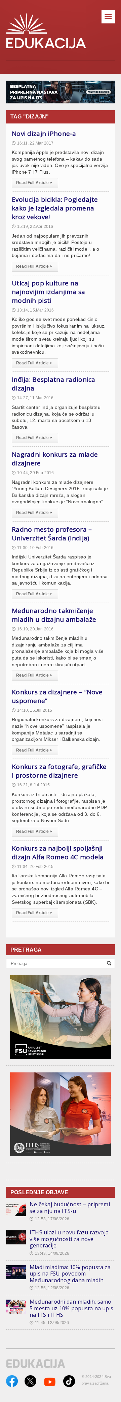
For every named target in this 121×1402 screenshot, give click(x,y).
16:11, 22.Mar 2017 (32, 143)
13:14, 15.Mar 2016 (33, 310)
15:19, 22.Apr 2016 (32, 226)
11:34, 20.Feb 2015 (32, 866)
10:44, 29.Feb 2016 (33, 472)
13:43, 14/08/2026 (49, 1253)
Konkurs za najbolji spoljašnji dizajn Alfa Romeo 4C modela (58, 852)
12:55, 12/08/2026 (49, 1288)
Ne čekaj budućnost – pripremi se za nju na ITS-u (70, 1208)
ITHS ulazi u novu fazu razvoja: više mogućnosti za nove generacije (70, 1239)
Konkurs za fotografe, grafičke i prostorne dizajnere (59, 771)
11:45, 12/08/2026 (49, 1322)
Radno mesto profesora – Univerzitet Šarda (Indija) (52, 533)
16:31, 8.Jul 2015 (31, 785)
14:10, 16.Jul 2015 (32, 710)
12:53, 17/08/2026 (49, 1219)
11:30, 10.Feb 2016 (32, 547)
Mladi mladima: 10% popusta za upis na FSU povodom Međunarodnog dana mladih (70, 1273)
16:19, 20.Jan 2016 (32, 629)
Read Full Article (34, 182)
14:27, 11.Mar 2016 (32, 398)
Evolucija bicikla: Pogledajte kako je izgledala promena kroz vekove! (55, 208)
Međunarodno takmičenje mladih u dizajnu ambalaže (54, 615)
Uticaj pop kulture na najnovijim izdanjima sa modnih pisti (48, 292)
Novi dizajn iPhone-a (44, 133)
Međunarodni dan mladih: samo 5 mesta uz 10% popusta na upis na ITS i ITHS (71, 1308)
